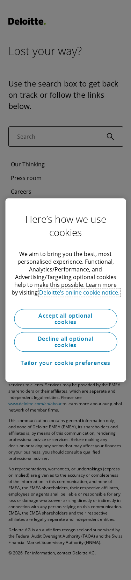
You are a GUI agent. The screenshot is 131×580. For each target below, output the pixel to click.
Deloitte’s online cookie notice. (79, 292)
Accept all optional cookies (65, 319)
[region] (65, 290)
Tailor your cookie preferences (65, 363)
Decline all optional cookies (66, 342)
